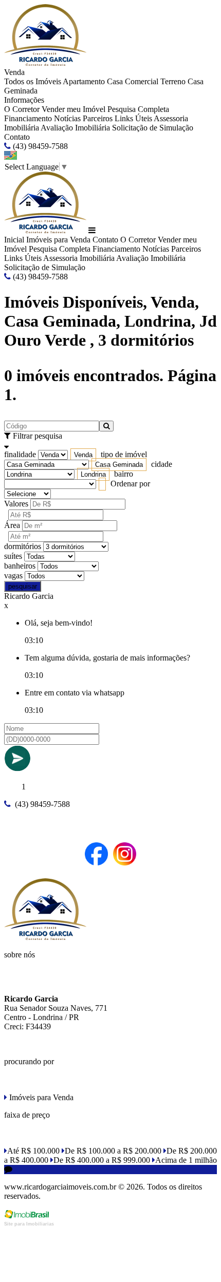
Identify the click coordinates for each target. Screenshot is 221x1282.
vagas (13, 575)
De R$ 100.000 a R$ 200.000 (113, 1150)
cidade (161, 464)
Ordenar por (130, 483)
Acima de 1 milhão (186, 1160)
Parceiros (98, 118)
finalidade (20, 454)
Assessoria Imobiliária (79, 258)
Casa (115, 81)
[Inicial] (45, 63)
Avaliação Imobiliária (75, 127)
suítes (13, 556)
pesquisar (22, 586)
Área (12, 525)
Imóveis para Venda (58, 239)
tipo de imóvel (124, 454)
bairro (123, 473)
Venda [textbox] (83, 455)
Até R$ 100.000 (33, 1150)
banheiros (19, 565)
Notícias (67, 118)
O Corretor (22, 109)
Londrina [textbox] (93, 474)
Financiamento (28, 118)
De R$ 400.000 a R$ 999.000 (101, 1160)
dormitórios (22, 546)
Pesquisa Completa (138, 109)
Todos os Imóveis (32, 81)
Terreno (173, 81)
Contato (17, 137)
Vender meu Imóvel (73, 109)
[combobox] (83, 454)
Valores (16, 503)
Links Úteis (133, 118)
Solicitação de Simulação (152, 127)
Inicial (14, 239)
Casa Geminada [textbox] (119, 464)
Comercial (141, 81)
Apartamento (84, 81)
